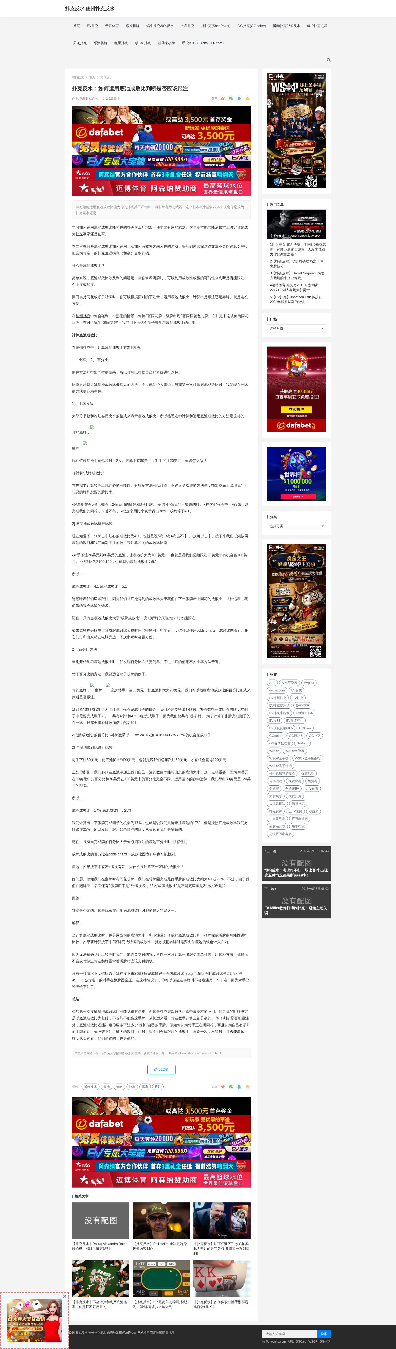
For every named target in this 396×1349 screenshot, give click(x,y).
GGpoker (276, 735)
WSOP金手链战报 (308, 758)
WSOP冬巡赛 (295, 751)
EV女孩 (296, 690)
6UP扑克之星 (317, 26)
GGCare (305, 728)
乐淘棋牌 (100, 43)
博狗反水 (106, 77)
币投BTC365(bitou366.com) (203, 43)
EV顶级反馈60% (281, 728)
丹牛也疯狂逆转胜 (282, 773)
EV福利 (274, 720)
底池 (106, 1087)
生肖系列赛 (277, 819)
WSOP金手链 (279, 758)
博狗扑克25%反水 (286, 26)
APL (272, 683)
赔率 (132, 1087)
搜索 (324, 1334)
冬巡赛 (274, 788)
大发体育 (311, 788)
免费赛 (312, 781)
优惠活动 (307, 773)
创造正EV (292, 788)
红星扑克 (121, 43)
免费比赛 (295, 781)
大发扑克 (187, 26)
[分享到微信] (231, 98)
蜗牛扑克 (298, 826)
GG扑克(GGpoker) (251, 26)
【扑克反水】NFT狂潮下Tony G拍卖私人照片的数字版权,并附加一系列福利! (221, 1248)
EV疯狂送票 (304, 713)
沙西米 (313, 811)
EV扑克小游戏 (279, 713)
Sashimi (302, 743)
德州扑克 (298, 804)
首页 (76, 26)
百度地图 (156, 1332)
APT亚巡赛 (289, 683)
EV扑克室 (303, 705)
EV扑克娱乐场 (279, 705)
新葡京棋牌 (166, 43)
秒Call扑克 (143, 43)
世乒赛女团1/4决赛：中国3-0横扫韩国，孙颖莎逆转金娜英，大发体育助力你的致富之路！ (298, 249)
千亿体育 (112, 26)
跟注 (158, 1087)
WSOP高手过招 (280, 766)
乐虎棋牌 (133, 26)
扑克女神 (275, 811)
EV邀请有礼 (294, 720)
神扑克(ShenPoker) (216, 26)
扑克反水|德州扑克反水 (90, 8)
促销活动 (275, 781)
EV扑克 (92, 26)
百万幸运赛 (300, 819)
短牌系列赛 (277, 826)
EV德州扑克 (277, 698)
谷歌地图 (169, 1332)
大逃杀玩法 (277, 804)
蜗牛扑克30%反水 (160, 26)
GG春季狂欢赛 (279, 743)
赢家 (145, 1087)
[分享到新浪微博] (223, 98)
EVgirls (309, 683)
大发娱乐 (275, 796)
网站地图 (143, 1332)
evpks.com (277, 690)
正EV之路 (295, 811)
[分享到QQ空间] (247, 98)
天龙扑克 (80, 43)
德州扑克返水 (89, 98)
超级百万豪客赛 (280, 834)
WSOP (274, 751)
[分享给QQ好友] (239, 98)
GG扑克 (314, 735)
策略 (119, 1087)
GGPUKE (295, 735)
